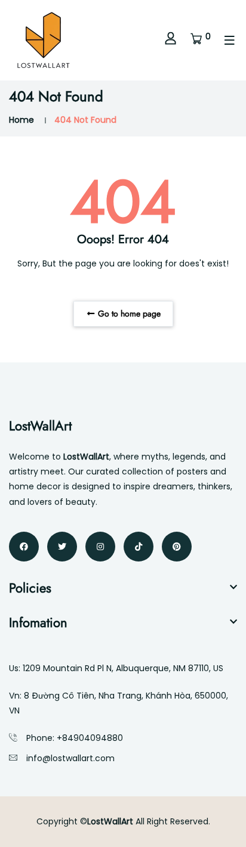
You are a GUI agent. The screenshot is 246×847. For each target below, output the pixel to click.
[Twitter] (62, 546)
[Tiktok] (138, 546)
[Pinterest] (177, 546)
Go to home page (128, 313)
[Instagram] (100, 546)
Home (21, 120)
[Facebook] (24, 546)
